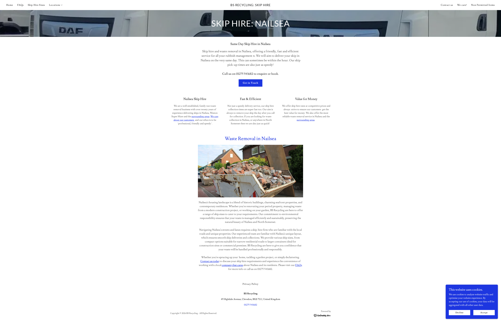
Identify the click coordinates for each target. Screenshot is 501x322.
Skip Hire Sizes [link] (36, 5)
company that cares (232, 265)
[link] (250, 5)
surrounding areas (200, 116)
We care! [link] (462, 5)
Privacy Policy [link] (250, 284)
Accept (484, 312)
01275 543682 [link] (250, 304)
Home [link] (9, 5)
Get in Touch (250, 82)
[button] (56, 5)
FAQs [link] (20, 5)
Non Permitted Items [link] (483, 5)
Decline (459, 312)
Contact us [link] (447, 5)
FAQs (298, 265)
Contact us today (209, 261)
